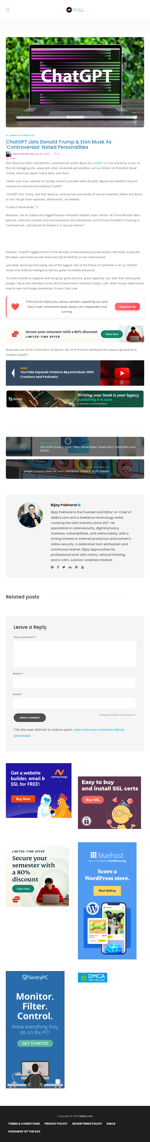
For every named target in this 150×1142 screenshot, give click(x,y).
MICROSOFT (49, 443)
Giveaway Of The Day (24, 1131)
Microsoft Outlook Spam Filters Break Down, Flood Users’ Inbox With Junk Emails (88, 448)
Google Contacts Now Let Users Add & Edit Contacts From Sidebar (67, 471)
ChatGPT (97, 163)
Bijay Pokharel (21, 153)
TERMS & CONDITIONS (24, 1124)
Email (17, 694)
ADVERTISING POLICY (87, 1124)
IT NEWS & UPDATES (20, 135)
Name (18, 673)
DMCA (111, 1124)
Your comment (25, 637)
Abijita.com (86, 1116)
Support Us (127, 307)
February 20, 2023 (39, 153)
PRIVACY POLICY (56, 1124)
